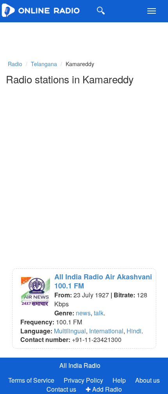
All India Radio (79, 365)
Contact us (61, 389)
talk (99, 312)
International (106, 330)
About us (147, 380)
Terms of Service (31, 380)
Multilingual (70, 330)
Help (119, 380)
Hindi (134, 330)
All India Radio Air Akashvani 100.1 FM (103, 281)
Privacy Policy (84, 380)
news (83, 312)
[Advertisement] (58, 36)
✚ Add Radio (104, 389)
